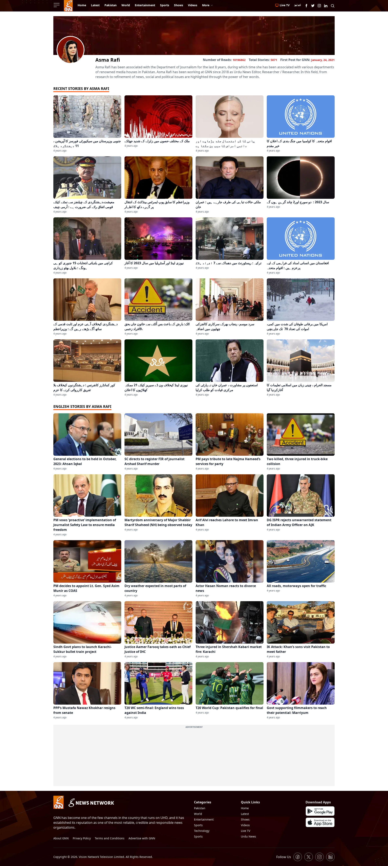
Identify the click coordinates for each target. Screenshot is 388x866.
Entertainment (204, 819)
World (198, 814)
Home (245, 808)
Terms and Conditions (109, 838)
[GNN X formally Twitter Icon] (312, 5)
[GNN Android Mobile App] (320, 811)
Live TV (245, 831)
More (205, 5)
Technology (201, 831)
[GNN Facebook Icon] (306, 5)
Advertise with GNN (142, 838)
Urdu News (248, 836)
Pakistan (199, 808)
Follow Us (283, 857)
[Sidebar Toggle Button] (57, 5)
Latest (245, 814)
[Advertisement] (194, 757)
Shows (245, 819)
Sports (198, 825)
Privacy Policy (82, 838)
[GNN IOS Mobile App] (320, 822)
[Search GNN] (333, 5)
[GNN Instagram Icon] (319, 5)
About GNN (61, 838)
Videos (245, 825)
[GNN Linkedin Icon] (325, 5)
